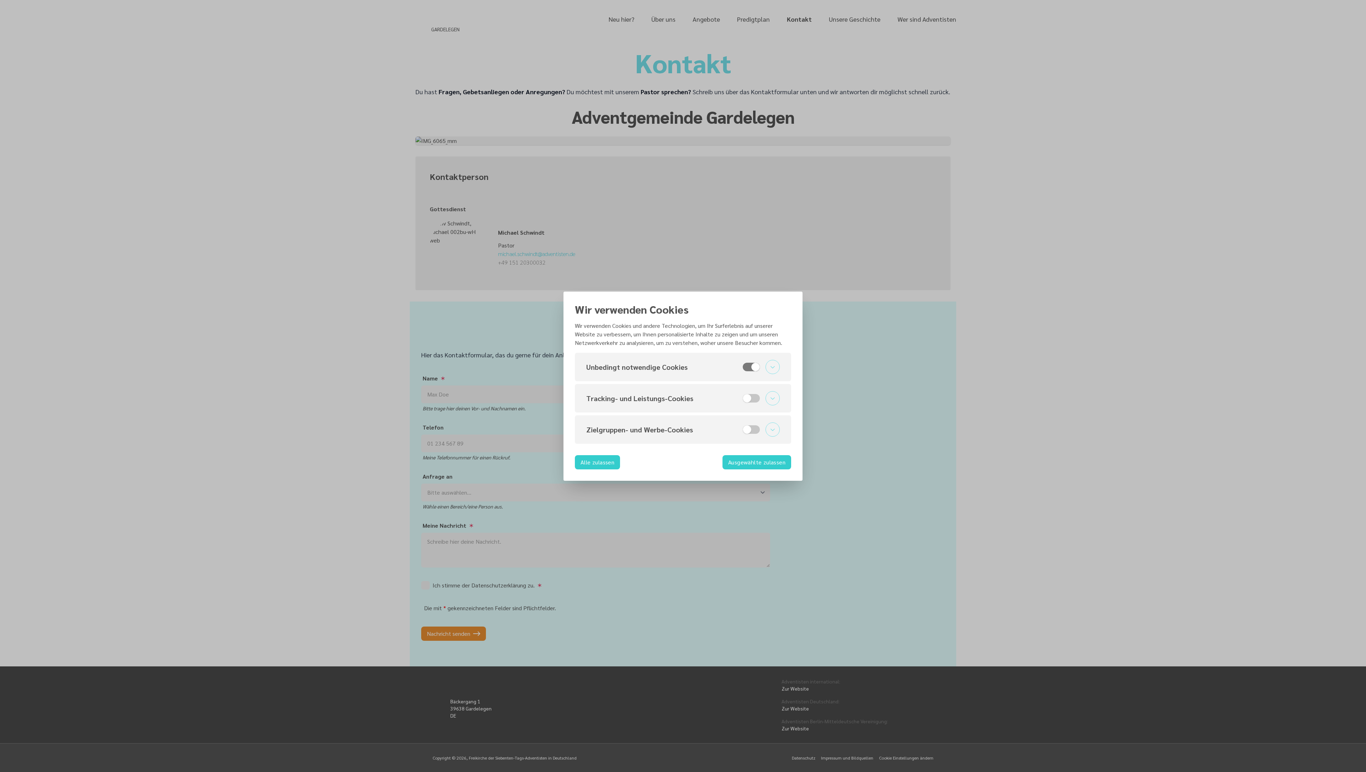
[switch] (751, 367)
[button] (683, 367)
